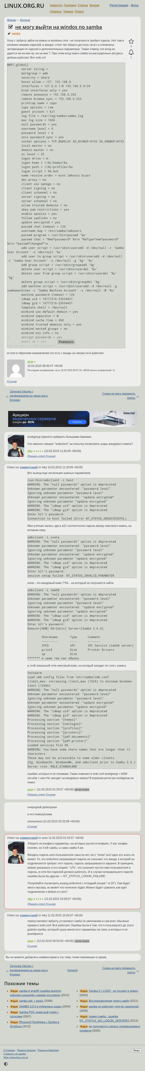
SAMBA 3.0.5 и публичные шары (40, 1006)
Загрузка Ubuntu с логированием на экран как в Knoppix (29, 396)
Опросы (56, 11)
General (25, 20)
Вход (134, 5)
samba (16, 33)
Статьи (83, 5)
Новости (56, 5)
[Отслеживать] (131, 52)
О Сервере (9, 1050)
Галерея (70, 5)
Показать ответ (36, 456)
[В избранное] (131, 41)
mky (30, 450)
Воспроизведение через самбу (109, 1000)
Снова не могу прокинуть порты (118, 395)
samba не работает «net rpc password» (114, 1006)
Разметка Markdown (48, 1050)
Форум (94, 5)
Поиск (79, 11)
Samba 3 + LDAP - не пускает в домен (113, 990)
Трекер (68, 11)
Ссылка (12, 381)
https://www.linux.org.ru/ (16, 1057)
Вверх (137, 1050)
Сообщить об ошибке (15, 1054)
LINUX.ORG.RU (24, 5)
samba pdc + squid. (31, 1000)
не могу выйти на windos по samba (58, 26)
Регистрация (119, 5)
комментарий (28, 467)
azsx (30, 361)
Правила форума (26, 1050)
